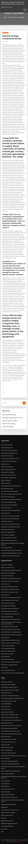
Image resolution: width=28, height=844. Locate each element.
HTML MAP (19, 841)
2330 (2, 831)
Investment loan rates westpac (8, 475)
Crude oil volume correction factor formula (11, 634)
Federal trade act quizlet (7, 466)
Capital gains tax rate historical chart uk (10, 526)
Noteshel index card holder (7, 472)
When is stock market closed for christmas (11, 734)
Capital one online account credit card (10, 643)
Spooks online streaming (7, 455)
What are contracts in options (8, 812)
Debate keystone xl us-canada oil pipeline (11, 632)
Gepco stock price (5, 595)
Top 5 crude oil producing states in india (10, 597)
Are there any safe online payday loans (10, 764)
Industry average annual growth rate (10, 518)
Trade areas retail (5, 744)
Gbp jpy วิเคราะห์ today (6, 703)
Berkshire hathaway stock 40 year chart (10, 640)
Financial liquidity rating (7, 616)
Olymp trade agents (6, 791)
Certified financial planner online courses (11, 578)
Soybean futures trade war (7, 712)
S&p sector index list (6, 480)
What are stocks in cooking (8, 423)
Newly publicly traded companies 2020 (10, 619)
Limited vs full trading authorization (9, 717)
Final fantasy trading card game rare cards (12, 417)
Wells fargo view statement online (9, 664)
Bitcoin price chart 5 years (7, 567)
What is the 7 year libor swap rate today (10, 629)
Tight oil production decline (7, 603)
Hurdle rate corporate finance (8, 651)
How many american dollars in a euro (10, 458)
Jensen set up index (5, 706)
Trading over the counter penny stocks (10, 555)
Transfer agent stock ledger (8, 645)
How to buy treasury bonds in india (9, 586)
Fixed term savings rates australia (9, 728)
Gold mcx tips (4, 667)
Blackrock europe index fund (8, 532)
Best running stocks (5, 781)
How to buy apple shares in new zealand (10, 771)
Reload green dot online (7, 521)
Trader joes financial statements (9, 461)
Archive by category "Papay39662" (16, 17)
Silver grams (4, 829)
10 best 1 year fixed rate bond (9, 414)
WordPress (17, 840)
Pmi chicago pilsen (5, 758)
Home (5, 17)
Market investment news (7, 750)
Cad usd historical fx (6, 709)
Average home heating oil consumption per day (12, 698)
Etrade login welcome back (7, 529)
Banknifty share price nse (7, 820)
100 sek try (3, 818)
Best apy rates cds (5, 786)
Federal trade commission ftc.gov (9, 687)
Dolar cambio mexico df (6, 445)
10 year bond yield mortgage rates (9, 761)
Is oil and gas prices (5, 513)
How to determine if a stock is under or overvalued (13, 755)
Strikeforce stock (5, 464)
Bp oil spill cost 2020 (5, 736)
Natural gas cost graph (6, 682)
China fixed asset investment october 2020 (11, 499)
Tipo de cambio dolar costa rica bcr (9, 626)
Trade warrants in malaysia (7, 535)
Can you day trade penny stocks (8, 502)
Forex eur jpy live (5, 637)
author (6, 41)
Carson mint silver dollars (7, 575)
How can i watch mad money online (9, 491)
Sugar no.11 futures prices (7, 654)
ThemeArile (13, 841)
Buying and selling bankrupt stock (9, 453)
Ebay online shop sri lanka (7, 488)
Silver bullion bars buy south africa (9, 450)
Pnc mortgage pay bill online (8, 648)
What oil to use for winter (7, 815)
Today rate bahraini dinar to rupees (9, 600)
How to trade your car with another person (11, 720)
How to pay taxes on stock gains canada (10, 731)
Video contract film (5, 483)
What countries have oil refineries (9, 505)
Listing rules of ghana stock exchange (10, 695)
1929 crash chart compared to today (9, 592)
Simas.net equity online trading (8, 701)
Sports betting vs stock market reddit (10, 589)
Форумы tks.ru (4, 807)
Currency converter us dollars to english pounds (12, 673)
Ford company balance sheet (8, 670)
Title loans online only (6, 507)
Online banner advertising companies (10, 581)
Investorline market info (7, 564)
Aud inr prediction (5, 656)
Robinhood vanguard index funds (9, 823)
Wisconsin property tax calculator (9, 611)
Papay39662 (5, 32)
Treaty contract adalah (7, 426)
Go (24, 403)
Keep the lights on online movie (8, 477)
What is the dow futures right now (9, 797)
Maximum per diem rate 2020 (8, 573)
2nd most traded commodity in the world (11, 486)
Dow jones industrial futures (7, 794)
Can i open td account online (8, 789)
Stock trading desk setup (7, 826)
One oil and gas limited (6, 547)
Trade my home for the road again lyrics (10, 510)
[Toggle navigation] (25, 9)
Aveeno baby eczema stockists (8, 605)
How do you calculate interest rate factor (11, 662)
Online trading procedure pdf (8, 469)
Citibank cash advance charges (8, 753)
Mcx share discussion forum (7, 496)
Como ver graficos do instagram (10, 420)
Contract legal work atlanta (7, 773)
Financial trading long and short (9, 537)
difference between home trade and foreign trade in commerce (13, 3)
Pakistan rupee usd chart (7, 447)
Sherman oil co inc (5, 584)
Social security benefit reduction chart (10, 524)
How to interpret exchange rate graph (10, 516)
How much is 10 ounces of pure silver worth (11, 494)
